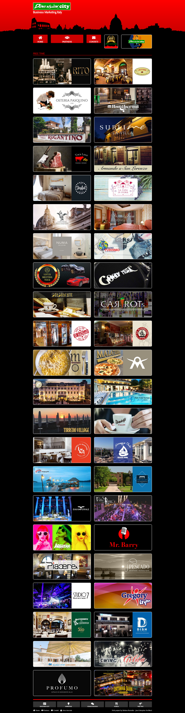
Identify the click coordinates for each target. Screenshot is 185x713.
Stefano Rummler (128, 710)
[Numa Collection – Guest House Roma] (62, 246)
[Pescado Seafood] (123, 566)
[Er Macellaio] (62, 333)
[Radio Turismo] (123, 246)
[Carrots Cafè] (123, 304)
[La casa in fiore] (123, 188)
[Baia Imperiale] (62, 508)
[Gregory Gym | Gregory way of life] (123, 596)
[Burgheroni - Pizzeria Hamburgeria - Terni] (123, 101)
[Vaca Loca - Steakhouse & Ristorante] (62, 159)
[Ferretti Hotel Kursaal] (62, 392)
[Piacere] (62, 566)
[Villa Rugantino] (62, 130)
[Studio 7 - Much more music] (62, 596)
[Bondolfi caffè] (123, 421)
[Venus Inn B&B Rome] (123, 217)
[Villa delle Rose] (123, 508)
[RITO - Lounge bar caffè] (62, 71)
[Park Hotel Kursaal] (123, 392)
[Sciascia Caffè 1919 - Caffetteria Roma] (62, 304)
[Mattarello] (62, 363)
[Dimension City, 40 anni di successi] (111, 41)
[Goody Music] (123, 275)
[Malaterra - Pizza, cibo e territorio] (123, 363)
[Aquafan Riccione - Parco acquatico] (62, 537)
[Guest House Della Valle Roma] (62, 217)
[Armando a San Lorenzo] (123, 159)
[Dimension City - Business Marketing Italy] (52, 6)
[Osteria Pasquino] (62, 101)
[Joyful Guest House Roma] (62, 188)
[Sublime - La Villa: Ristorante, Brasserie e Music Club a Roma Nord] (123, 130)
